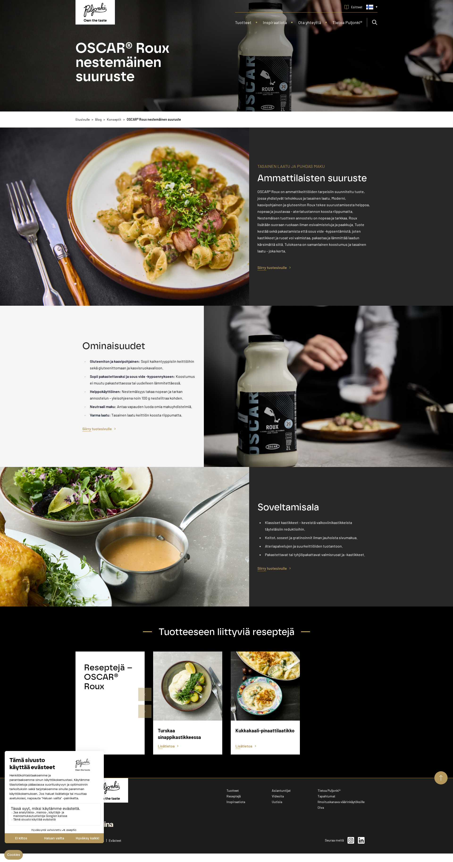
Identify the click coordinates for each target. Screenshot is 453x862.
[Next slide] (144, 711)
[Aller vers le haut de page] (441, 777)
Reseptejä (233, 796)
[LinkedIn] (361, 840)
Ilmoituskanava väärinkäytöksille (341, 802)
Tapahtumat (326, 796)
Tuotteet (232, 790)
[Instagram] (351, 840)
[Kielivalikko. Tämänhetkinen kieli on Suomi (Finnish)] (372, 7)
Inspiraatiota (235, 802)
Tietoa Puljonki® (329, 790)
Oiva (321, 807)
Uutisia (277, 802)
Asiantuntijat (281, 790)
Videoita (278, 796)
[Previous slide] (144, 694)
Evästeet (115, 840)
